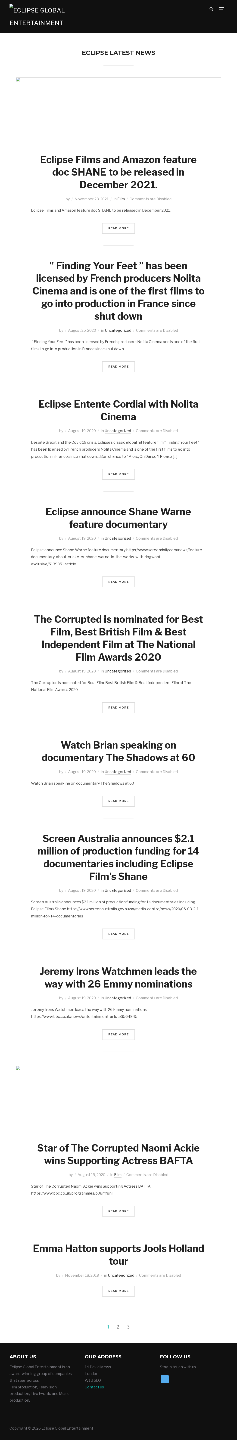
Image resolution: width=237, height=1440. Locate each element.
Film (121, 199)
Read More (118, 228)
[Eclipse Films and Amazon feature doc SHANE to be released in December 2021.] (118, 80)
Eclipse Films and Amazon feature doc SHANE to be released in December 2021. (118, 172)
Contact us (94, 1387)
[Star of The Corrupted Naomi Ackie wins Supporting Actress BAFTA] (118, 1069)
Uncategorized (118, 330)
